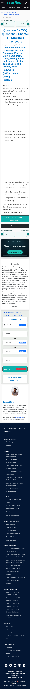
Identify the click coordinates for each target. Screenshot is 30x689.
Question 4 (14, 351)
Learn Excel (9, 629)
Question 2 (7, 334)
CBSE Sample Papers (12, 656)
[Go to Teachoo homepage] (14, 2)
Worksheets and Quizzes (13, 508)
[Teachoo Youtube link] (19, 665)
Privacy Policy (20, 673)
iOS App (8, 445)
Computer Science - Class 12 (8, 12)
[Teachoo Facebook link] (6, 665)
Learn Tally (9, 632)
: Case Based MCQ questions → (15, 219)
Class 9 (26, 8)
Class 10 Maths (10, 524)
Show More (15, 306)
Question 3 (14, 342)
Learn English (10, 626)
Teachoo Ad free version (13, 505)
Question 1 (14, 325)
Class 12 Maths (10, 537)
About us (11, 671)
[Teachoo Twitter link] (15, 665)
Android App (9, 442)
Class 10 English (11, 530)
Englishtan (9, 647)
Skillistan (8, 512)
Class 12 (4, 8)
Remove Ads (15, 226)
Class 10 (19, 8)
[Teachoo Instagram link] (10, 665)
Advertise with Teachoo (15, 677)
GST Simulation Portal (12, 515)
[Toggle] (3, 2)
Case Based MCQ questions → (15, 378)
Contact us (18, 671)
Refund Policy (15, 675)
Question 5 (7, 360)
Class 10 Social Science (13, 533)
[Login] (26, 2)
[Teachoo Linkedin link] (24, 665)
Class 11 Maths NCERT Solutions (15, 577)
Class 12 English (11, 540)
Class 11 (12, 8)
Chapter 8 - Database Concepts (11, 14)
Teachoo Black (19, 417)
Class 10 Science (11, 527)
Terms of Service (10, 673)
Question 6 (14, 369)
